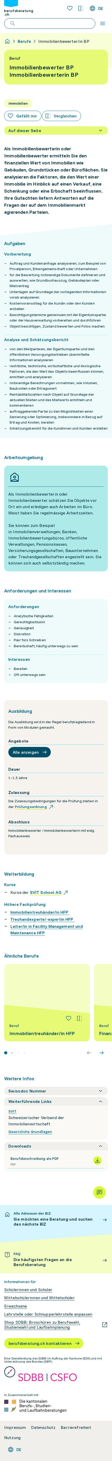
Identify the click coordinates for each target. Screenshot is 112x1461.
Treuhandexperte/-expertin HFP (42, 919)
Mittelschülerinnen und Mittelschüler (39, 1297)
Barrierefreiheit (76, 1427)
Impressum (15, 1427)
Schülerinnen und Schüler (28, 1289)
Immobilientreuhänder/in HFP (39, 912)
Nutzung (12, 1437)
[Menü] (102, 23)
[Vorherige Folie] (89, 1053)
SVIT (12, 1111)
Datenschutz (43, 1427)
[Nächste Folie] (101, 1053)
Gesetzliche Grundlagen (30, 1131)
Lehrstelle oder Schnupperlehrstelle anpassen (48, 1314)
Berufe (24, 41)
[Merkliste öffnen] (70, 8)
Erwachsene (15, 1306)
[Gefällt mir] (68, 1018)
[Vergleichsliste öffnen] (81, 8)
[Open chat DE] (99, 1192)
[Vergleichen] (79, 1018)
